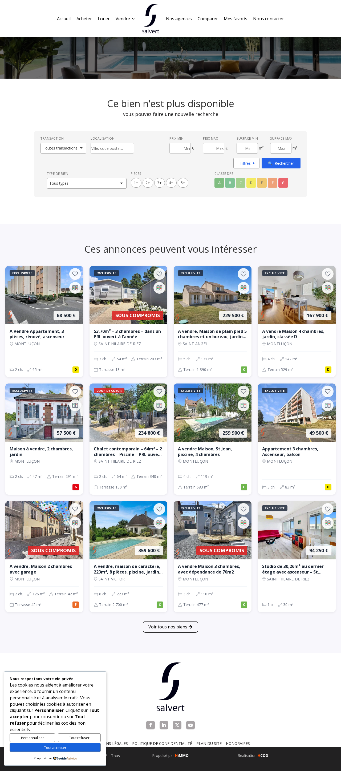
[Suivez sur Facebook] (150, 725)
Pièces (136, 173)
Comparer (208, 19)
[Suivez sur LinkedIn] (164, 725)
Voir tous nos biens (167, 627)
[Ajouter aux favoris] (75, 274)
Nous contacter (268, 19)
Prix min (176, 138)
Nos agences (179, 19)
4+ (171, 182)
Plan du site (209, 743)
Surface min (247, 138)
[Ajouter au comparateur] (75, 288)
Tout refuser (79, 737)
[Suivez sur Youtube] (190, 725)
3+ (159, 182)
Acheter (84, 19)
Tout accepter (55, 747)
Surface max (281, 138)
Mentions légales (109, 743)
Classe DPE (223, 173)
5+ (183, 182)
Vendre (123, 19)
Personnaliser (32, 737)
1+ (136, 182)
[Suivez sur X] (177, 725)
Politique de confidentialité (162, 743)
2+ (147, 182)
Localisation (103, 138)
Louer (104, 19)
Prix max (210, 138)
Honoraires (238, 743)
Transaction (52, 138)
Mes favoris (235, 19)
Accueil (64, 19)
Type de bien (57, 173)
